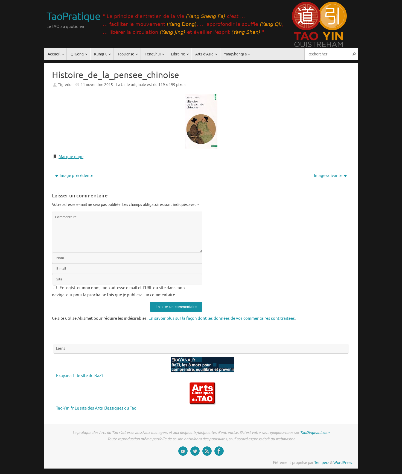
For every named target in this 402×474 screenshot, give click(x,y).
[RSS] (207, 451)
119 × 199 (166, 84)
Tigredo (64, 84)
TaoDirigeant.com (315, 432)
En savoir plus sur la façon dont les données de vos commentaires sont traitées (221, 318)
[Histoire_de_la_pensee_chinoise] (201, 121)
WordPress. (343, 462)
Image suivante (328, 175)
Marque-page (71, 156)
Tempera (321, 462)
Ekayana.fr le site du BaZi (79, 375)
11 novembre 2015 (97, 84)
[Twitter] (195, 451)
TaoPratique (73, 16)
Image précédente (76, 175)
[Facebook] (219, 451)
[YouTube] (183, 451)
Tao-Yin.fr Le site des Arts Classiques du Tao (96, 408)
